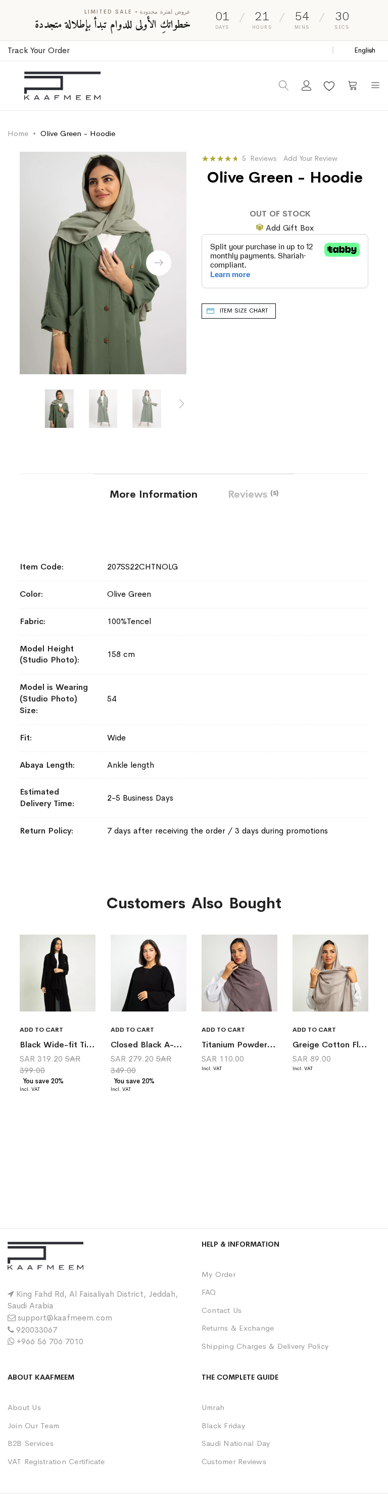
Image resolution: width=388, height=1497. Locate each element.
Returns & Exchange (238, 1328)
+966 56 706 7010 (50, 1341)
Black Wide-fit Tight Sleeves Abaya (89, 1044)
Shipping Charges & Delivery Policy (265, 1346)
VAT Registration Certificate (56, 1461)
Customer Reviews (234, 1461)
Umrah (213, 1407)
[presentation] (158, 263)
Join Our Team (33, 1425)
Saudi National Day (236, 1443)
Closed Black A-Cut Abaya (162, 1044)
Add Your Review (310, 158)
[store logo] (62, 85)
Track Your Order (39, 50)
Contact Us (221, 1310)
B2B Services (31, 1443)
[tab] (153, 493)
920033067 (36, 1330)
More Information (154, 494)
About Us (24, 1407)
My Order (218, 1274)
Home (18, 133)
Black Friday (223, 1425)
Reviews (252, 494)
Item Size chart (244, 310)
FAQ (209, 1292)
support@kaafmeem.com (65, 1317)
